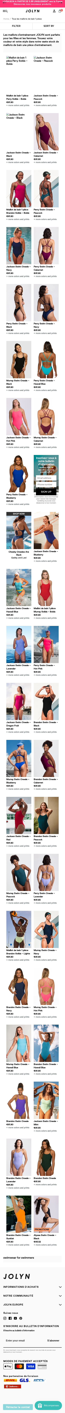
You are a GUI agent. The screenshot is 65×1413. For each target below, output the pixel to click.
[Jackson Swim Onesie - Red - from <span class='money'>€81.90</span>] (18, 815)
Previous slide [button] (4, 2)
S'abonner (53, 1340)
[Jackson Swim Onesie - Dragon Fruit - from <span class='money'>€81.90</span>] (18, 701)
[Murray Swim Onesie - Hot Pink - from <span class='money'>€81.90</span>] (46, 986)
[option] (32, 2)
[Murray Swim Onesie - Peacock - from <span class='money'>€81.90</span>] (18, 872)
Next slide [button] (60, 2)
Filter (16, 26)
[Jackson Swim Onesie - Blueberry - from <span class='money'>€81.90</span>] (46, 530)
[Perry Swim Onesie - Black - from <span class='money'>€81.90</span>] (18, 302)
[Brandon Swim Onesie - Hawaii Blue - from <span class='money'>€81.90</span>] (46, 1043)
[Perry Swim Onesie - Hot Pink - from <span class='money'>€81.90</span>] (46, 644)
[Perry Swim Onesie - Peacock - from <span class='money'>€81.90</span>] (46, 188)
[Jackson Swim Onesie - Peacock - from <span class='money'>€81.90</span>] (46, 74)
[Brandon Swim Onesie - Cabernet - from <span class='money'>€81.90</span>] (46, 758)
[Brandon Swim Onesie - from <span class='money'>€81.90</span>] (18, 1100)
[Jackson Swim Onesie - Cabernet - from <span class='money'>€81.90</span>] (46, 131)
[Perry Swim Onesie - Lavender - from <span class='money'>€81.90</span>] (46, 872)
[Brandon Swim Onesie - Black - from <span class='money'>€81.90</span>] (46, 701)
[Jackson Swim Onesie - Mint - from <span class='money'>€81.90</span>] (46, 1100)
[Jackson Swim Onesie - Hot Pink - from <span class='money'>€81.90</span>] (18, 416)
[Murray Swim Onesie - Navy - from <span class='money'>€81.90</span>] (46, 929)
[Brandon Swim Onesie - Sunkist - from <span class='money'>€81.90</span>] (18, 1214)
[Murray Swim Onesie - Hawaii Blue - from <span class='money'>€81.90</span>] (18, 1043)
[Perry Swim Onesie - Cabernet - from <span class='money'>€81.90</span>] (46, 245)
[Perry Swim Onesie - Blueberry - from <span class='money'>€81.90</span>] (18, 473)
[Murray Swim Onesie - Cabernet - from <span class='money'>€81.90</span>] (46, 416)
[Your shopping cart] (60, 14)
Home (6, 19)
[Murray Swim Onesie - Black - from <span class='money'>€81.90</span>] (18, 359)
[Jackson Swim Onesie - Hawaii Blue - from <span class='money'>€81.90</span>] (18, 587)
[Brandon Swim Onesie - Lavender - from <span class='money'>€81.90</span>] (18, 1157)
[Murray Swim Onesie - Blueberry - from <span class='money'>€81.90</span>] (18, 758)
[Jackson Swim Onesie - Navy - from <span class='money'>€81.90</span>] (18, 245)
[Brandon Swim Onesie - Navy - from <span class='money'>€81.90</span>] (18, 986)
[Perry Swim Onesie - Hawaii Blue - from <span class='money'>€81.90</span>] (46, 359)
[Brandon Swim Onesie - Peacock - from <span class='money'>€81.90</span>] (46, 815)
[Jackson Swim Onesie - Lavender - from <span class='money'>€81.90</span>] (18, 644)
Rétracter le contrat (18, 1407)
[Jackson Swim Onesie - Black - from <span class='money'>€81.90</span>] (18, 131)
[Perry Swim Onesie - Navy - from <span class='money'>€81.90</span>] (46, 302)
